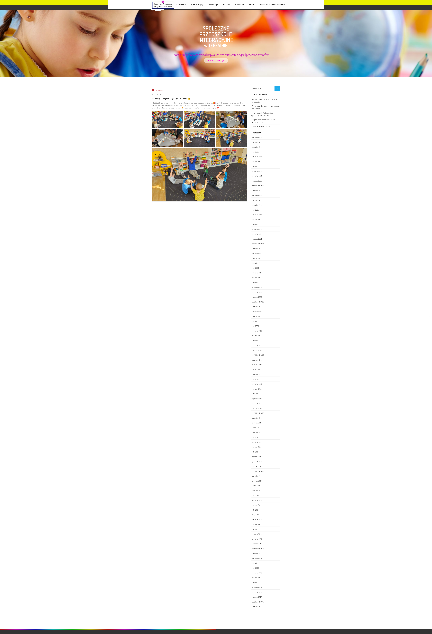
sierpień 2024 (257, 253)
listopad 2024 (257, 239)
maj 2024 (255, 268)
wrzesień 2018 (257, 553)
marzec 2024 (256, 278)
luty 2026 (255, 166)
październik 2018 (258, 549)
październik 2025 (258, 186)
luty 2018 (255, 582)
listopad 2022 (257, 350)
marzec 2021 (256, 447)
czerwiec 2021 (257, 432)
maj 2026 (255, 152)
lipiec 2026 (256, 142)
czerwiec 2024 (257, 263)
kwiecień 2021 (257, 442)
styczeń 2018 (257, 587)
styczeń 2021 (257, 457)
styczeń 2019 (257, 534)
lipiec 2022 (256, 370)
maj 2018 (255, 568)
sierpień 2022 (257, 365)
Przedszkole (159, 90)
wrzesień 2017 (257, 607)
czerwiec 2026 (257, 147)
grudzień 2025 (257, 176)
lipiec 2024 (256, 258)
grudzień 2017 (257, 592)
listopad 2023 (257, 297)
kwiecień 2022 (257, 384)
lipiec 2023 (256, 316)
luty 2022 (255, 394)
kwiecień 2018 (257, 573)
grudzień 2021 (257, 403)
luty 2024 (255, 282)
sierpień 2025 (257, 195)
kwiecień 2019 (257, 520)
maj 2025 (255, 210)
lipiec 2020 (256, 486)
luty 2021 (255, 452)
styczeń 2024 (257, 287)
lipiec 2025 (256, 200)
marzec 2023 (256, 336)
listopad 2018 (257, 544)
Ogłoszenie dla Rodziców (261, 126)
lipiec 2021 (256, 428)
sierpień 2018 (257, 558)
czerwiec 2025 (257, 205)
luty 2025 (255, 224)
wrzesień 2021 (257, 418)
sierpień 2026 (257, 137)
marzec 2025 (256, 220)
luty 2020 (255, 510)
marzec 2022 (256, 389)
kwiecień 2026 (257, 157)
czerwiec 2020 (257, 491)
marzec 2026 (256, 161)
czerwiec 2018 (257, 563)
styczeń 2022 (257, 399)
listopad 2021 (257, 408)
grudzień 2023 (257, 292)
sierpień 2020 (257, 481)
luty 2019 (255, 529)
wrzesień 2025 (257, 191)
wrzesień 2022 (257, 360)
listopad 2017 (257, 597)
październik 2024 (258, 244)
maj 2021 (255, 437)
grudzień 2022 (257, 345)
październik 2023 (258, 302)
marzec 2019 (256, 524)
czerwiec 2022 (257, 374)
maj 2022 (255, 379)
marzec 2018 (256, 578)
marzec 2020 (256, 505)
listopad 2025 (257, 181)
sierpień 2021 (257, 423)
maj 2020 (255, 495)
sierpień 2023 (257, 311)
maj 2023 (255, 326)
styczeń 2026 (257, 171)
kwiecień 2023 (257, 331)
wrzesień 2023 (257, 307)
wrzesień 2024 (257, 249)
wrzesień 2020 (257, 476)
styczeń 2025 (257, 229)
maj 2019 (255, 515)
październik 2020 (258, 471)
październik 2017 (258, 602)
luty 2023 (255, 341)
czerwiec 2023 (257, 321)
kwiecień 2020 (257, 500)
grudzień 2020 (257, 462)
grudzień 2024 (257, 234)
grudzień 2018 (257, 539)
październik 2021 (258, 413)
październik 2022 (258, 355)
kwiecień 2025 (257, 215)
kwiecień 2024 (257, 273)
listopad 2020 (257, 466)
